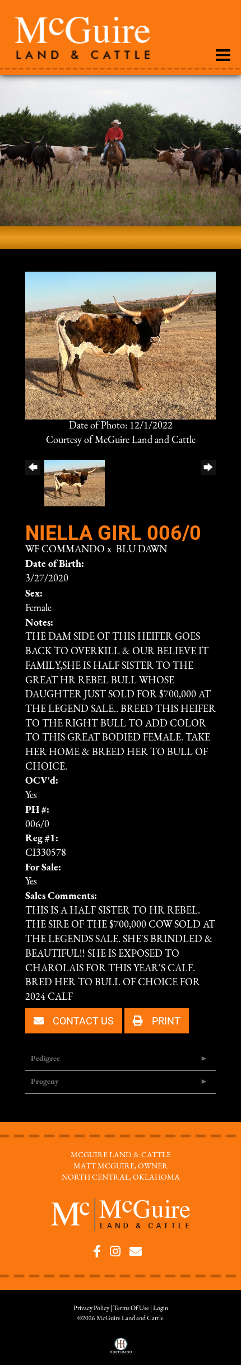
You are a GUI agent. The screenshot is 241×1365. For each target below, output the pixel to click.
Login (160, 1308)
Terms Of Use (131, 1308)
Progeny (45, 1082)
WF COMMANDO (65, 550)
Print (165, 1020)
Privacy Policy (91, 1308)
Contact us (82, 1020)
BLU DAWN (141, 550)
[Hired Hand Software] (121, 1350)
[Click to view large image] (120, 346)
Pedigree (45, 1059)
